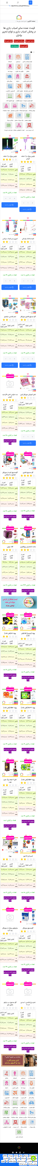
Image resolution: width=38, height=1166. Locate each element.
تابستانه (23, 1158)
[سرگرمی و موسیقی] (14, 106)
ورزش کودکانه (23, 1164)
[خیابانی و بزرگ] (10, 115)
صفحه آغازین (31, 21)
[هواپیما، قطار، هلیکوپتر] (19, 86)
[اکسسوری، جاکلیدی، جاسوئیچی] (10, 86)
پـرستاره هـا (14, 46)
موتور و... (29, 1161)
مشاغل (5, 1156)
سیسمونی (30, 1158)
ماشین (18, 1158)
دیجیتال (26, 1156)
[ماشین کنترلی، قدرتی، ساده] (27, 76)
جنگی (20, 1156)
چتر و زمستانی (21, 1161)
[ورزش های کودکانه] (23, 106)
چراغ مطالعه (12, 1161)
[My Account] (7, 3)
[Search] (18, 3)
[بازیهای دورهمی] (28, 115)
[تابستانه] (10, 57)
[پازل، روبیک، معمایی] (19, 115)
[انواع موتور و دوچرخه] (28, 96)
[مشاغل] (28, 66)
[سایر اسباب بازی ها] (8, 125)
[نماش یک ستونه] (34, 52)
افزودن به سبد (26, 209)
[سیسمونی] (18, 57)
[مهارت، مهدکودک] (6, 106)
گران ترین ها (23, 46)
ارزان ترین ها (8, 41)
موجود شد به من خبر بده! (10, 442)
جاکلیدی (5, 1158)
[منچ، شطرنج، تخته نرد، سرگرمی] (10, 96)
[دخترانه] (17, 76)
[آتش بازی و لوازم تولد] (28, 86)
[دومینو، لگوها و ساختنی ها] (19, 96)
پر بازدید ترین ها (19, 41)
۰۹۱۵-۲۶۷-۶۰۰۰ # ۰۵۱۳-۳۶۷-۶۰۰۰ (20, 6)
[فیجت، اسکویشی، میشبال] (19, 125)
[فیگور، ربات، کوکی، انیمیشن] (19, 66)
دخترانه (16, 1156)
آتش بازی (12, 1158)
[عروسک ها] (10, 66)
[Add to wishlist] (28, 136)
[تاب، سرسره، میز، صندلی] (29, 125)
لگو (7, 1161)
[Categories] (26, 3)
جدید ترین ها (30, 41)
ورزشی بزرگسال (32, 1164)
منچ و (3, 1161)
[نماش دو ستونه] (31, 52)
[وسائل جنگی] (9, 76)
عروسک (10, 1156)
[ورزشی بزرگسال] (32, 106)
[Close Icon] (2, 2)
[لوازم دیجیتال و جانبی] (27, 57)
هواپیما (35, 1161)
